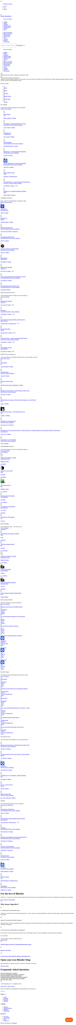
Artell (2, 212)
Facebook (6, 998)
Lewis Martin (4, 770)
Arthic (2, 403)
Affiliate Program (8, 1008)
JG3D (2, 443)
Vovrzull (3, 521)
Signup (5, 9)
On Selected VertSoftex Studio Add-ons (10, 717)
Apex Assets (6, 136)
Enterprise (6, 1009)
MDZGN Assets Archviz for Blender (9, 385)
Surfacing (15, 231)
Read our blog (4, 940)
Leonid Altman (4, 323)
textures (2, 619)
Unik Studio (6, 185)
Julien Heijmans (4, 871)
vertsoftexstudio (4, 720)
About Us (6, 1007)
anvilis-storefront (4, 691)
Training (12, 167)
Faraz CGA (3, 434)
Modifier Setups (13, 176)
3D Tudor (3, 394)
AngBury (3, 415)
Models (12, 136)
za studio (3, 548)
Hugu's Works (7, 195)
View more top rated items (7, 805)
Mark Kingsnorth (5, 880)
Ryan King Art (4, 425)
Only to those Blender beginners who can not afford (13, 616)
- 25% (16, 185)
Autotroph (14, 1023)
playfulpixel (3, 641)
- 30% (14, 332)
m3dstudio (3, 710)
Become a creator (5, 966)
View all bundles (4, 528)
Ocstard (2, 376)
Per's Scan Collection (6, 798)
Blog (5, 1019)
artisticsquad (3, 681)
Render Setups (12, 323)
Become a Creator (8, 4)
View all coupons (5, 676)
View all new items (5, 358)
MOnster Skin (4, 698)
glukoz (2, 240)
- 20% (12, 351)
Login (5, 6)
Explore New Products (6, 109)
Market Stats (6, 1010)
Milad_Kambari (7, 118)
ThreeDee (3, 474)
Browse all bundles (5, 450)
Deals (5, 37)
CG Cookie (3, 510)
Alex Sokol (3, 351)
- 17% (17, 323)
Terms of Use (4, 986)
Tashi (2, 537)
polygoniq (3, 289)
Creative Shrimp (4, 597)
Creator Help (7, 1018)
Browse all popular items (6, 202)
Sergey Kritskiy (4, 831)
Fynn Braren (4, 280)
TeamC (2, 252)
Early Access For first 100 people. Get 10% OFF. (12, 727)
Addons (14, 118)
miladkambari (4, 609)
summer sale (3, 647)
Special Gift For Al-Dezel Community (9, 626)
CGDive (3, 573)
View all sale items (5, 296)
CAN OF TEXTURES (6, 231)
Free (5, 29)
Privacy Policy (11, 986)
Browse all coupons (5, 604)
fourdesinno (3, 729)
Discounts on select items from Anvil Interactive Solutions (14, 688)
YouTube (6, 1001)
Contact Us (6, 1020)
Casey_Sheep (7, 127)
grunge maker (4, 679)
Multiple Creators (5, 461)
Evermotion (3, 779)
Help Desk (6, 1016)
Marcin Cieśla (4, 332)
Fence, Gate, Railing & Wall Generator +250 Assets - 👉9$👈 (15, 708)
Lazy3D (5, 155)
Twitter (5, 997)
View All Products (8, 32)
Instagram (6, 999)
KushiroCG (3, 890)
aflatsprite (6, 176)
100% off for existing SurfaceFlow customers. (11, 635)
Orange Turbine (4, 222)
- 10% (12, 271)
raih (1, 653)
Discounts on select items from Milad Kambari (11, 606)
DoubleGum (3, 841)
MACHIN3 (3, 261)
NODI (2, 788)
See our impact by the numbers (8, 899)
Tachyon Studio (4, 366)
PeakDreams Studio (8, 146)
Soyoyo (2, 859)
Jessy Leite (3, 271)
